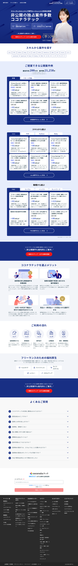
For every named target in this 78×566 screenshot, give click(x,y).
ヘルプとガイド (31, 526)
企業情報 (6, 564)
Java (9, 52)
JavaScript (15, 56)
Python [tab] (41, 134)
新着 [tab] (13, 78)
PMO (42, 56)
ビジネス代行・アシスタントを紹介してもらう (20, 524)
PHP (14, 52)
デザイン (42, 504)
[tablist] (20, 78)
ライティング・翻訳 (44, 521)
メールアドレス (18, 479)
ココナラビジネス (7, 507)
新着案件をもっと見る (37, 120)
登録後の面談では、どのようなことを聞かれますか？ (29, 447)
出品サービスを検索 (20, 503)
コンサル (48, 56)
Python (19, 52)
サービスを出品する (32, 501)
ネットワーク (62, 56)
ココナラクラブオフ (56, 511)
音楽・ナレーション (44, 519)
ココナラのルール (56, 506)
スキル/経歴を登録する (33, 521)
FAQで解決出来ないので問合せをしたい (25, 458)
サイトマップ (43, 558)
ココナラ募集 (6, 509)
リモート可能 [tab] (27, 78)
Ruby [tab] (56, 134)
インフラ (54, 56)
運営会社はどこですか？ (20, 416)
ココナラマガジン (68, 508)
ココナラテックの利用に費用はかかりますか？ (27, 411)
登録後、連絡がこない (19, 427)
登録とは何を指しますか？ (20, 422)
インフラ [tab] (42, 189)
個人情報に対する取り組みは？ (22, 432)
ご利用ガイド (55, 504)
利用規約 (31, 485)
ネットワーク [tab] (56, 189)
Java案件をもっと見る (37, 175)
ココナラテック (6, 517)
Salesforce (46, 52)
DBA (53, 52)
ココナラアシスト (7, 519)
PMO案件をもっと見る (37, 231)
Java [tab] (13, 134)
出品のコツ (30, 528)
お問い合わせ (55, 508)
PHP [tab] (27, 134)
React (30, 56)
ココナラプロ (6, 512)
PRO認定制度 (31, 530)
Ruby (25, 52)
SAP (57, 52)
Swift (34, 52)
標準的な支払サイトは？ (20, 437)
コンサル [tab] (27, 189)
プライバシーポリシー (38, 485)
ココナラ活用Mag (68, 506)
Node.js (36, 56)
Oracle (62, 52)
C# (29, 52)
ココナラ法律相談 (7, 524)
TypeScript (23, 56)
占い (41, 532)
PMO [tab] (13, 189)
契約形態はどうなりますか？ (21, 442)
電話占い (42, 535)
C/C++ (68, 52)
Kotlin (39, 52)
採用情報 (66, 504)
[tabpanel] (39, 102)
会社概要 (66, 501)
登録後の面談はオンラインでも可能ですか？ (26, 453)
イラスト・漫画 (43, 501)
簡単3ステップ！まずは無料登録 (39, 254)
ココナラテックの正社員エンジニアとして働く (56, 3)
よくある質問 (55, 501)
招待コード (54, 513)
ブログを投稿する (31, 523)
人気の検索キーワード (36, 564)
